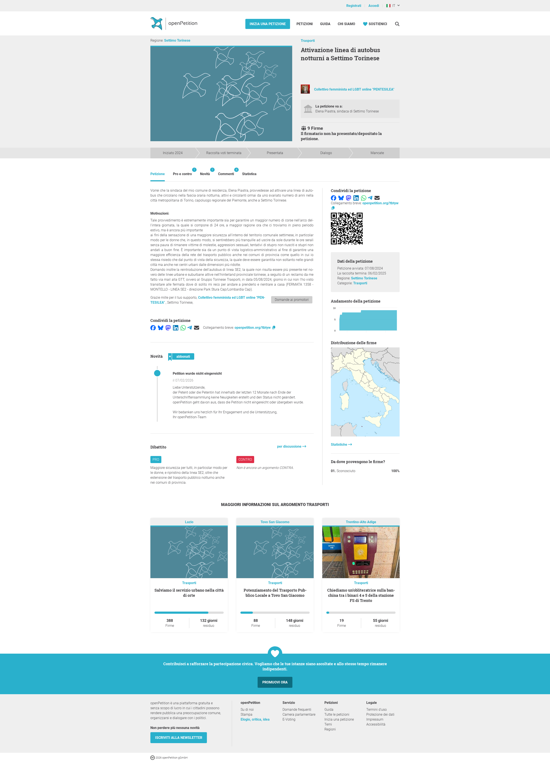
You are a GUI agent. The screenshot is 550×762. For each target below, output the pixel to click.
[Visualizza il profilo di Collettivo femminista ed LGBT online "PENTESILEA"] (305, 92)
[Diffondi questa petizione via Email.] (196, 328)
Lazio (189, 522)
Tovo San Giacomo (275, 522)
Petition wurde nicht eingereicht (197, 373)
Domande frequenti (297, 709)
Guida (325, 24)
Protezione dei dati (380, 714)
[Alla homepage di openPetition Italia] (174, 23)
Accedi (373, 6)
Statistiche (339, 444)
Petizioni (305, 24)
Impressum (374, 719)
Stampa (246, 714)
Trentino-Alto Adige (361, 522)
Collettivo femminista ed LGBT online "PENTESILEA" (354, 89)
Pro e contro (182, 172)
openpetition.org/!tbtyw (253, 328)
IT (393, 6)
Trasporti (308, 41)
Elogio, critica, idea (255, 719)
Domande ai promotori (292, 300)
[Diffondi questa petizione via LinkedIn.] (175, 328)
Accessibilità (375, 724)
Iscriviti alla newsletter (178, 738)
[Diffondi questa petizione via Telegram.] (189, 328)
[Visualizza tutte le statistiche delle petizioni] (365, 435)
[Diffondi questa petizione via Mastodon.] (168, 328)
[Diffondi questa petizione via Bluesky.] (160, 328)
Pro (156, 460)
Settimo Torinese (177, 40)
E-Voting (289, 719)
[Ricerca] (397, 23)
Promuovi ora (275, 682)
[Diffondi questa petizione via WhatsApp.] (183, 328)
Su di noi (247, 709)
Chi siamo (346, 24)
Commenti (226, 172)
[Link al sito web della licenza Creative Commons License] (153, 757)
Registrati (353, 6)
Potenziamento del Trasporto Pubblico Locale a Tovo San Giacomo (275, 593)
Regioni (330, 729)
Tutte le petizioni (336, 714)
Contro (245, 460)
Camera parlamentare (299, 714)
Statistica (249, 174)
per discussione (289, 446)
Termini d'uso (376, 709)
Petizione (157, 174)
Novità (205, 172)
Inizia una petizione (268, 24)
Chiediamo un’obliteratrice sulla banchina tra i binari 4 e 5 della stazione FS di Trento (361, 595)
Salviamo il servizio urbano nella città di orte (189, 593)
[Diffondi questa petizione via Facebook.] (153, 328)
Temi (328, 724)
